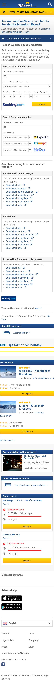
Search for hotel (14, 185)
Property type (40, 92)
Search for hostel (14, 205)
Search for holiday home (18, 195)
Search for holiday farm (17, 198)
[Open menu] (4, 4)
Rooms (27, 92)
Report (26, 526)
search (41, 104)
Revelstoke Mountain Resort (28, 12)
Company (33, 640)
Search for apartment (16, 188)
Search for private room (17, 201)
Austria (6, 504)
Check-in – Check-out (13, 72)
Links (31, 633)
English (12, 623)
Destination (8, 133)
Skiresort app (9, 590)
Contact (5, 633)
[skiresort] (27, 4)
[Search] (50, 4)
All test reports (6, 440)
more (37, 308)
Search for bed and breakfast (20, 192)
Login (31, 646)
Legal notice (7, 640)
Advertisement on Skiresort (15, 653)
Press (4, 646)
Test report (26, 393)
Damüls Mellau (11, 535)
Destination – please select (16, 82)
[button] (13, 105)
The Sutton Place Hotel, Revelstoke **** (35, 457)
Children (17, 92)
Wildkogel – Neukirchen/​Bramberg (22, 500)
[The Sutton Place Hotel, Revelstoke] (8, 463)
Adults (6, 92)
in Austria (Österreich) (43, 378)
